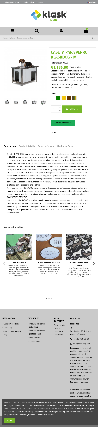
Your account (59, 320)
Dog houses (34, 337)
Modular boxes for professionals (37, 332)
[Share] (52, 132)
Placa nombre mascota (49, 262)
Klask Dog (7, 327)
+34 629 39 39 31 (81, 338)
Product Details (27, 146)
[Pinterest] (55, 132)
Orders (57, 328)
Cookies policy (29, 2)
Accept (10, 420)
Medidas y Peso (65, 146)
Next (93, 263)
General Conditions (11, 323)
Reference (55, 62)
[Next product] (94, 38)
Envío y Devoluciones (11, 2)
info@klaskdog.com (81, 343)
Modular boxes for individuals (37, 325)
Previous (4, 263)
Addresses (58, 334)
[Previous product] (93, 38)
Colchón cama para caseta (79, 264)
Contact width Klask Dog (12, 333)
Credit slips (58, 331)
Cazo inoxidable (19, 262)
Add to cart (74, 109)
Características (46, 146)
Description (10, 146)
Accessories (34, 341)
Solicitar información (63, 122)
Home (41, 2)
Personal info (59, 325)
